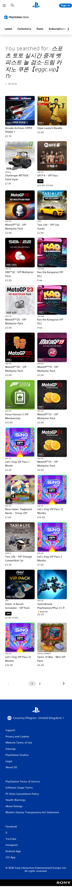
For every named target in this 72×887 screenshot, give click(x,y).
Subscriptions (57, 28)
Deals (40, 28)
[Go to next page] (64, 683)
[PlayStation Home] (36, 5)
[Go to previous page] (8, 683)
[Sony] (63, 885)
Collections (24, 28)
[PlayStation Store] (17, 17)
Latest (8, 28)
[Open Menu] (4, 5)
